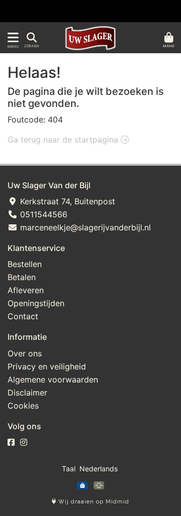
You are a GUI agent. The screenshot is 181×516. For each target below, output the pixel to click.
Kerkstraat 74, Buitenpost (66, 201)
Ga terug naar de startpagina (64, 140)
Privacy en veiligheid (47, 366)
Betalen (22, 277)
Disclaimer (27, 393)
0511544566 (42, 214)
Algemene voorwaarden (53, 379)
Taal (68, 468)
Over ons (25, 353)
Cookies (23, 406)
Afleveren (26, 290)
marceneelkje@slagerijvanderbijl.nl (84, 227)
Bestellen (25, 264)
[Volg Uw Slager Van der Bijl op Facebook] (11, 442)
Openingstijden (36, 303)
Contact (23, 316)
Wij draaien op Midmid (92, 501)
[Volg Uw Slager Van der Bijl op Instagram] (23, 442)
